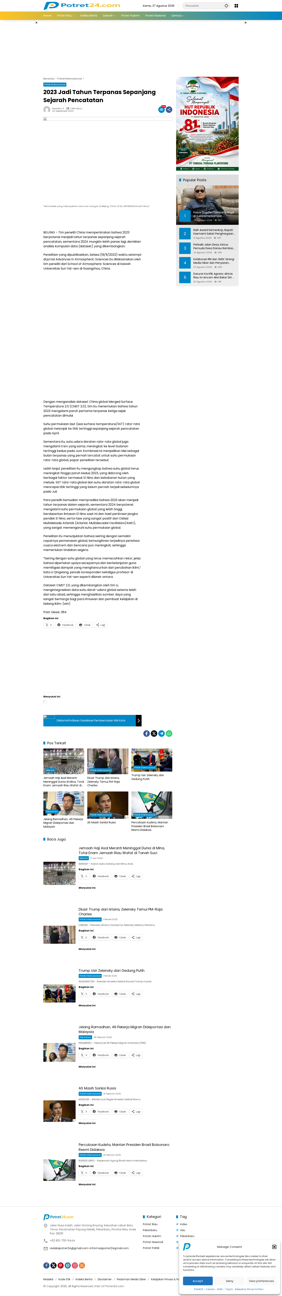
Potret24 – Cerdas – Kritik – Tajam (213, 1289)
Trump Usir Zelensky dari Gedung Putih (147, 777)
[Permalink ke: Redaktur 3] (47, 109)
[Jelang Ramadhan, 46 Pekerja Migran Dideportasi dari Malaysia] (63, 803)
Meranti (50, 770)
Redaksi (48, 1279)
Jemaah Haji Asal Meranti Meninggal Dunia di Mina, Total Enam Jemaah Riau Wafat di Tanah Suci (63, 781)
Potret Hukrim (152, 1236)
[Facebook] (146, 733)
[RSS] (82, 1265)
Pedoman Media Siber (131, 1279)
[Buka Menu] (236, 5)
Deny (229, 1281)
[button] (274, 1247)
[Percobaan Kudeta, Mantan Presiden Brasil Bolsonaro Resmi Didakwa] (151, 805)
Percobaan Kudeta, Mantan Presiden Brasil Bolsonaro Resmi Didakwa (149, 826)
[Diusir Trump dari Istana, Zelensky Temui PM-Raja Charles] (107, 761)
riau (182, 1230)
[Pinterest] (61, 1265)
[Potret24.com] (81, 5)
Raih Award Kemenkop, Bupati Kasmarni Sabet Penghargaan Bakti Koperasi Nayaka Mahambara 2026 (213, 232)
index (183, 1224)
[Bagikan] (169, 109)
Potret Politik (151, 1248)
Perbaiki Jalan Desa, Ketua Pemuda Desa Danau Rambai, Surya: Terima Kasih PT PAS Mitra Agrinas (213, 246)
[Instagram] (75, 1265)
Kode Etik (64, 1279)
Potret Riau (150, 1224)
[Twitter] (154, 733)
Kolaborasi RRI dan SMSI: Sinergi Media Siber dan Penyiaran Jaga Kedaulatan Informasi (213, 261)
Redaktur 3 (58, 109)
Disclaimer (105, 1279)
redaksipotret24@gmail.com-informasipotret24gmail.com (89, 1248)
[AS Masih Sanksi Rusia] (107, 805)
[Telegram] (161, 733)
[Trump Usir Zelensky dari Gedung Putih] (151, 760)
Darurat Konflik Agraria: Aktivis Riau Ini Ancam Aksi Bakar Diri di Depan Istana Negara (214, 275)
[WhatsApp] (169, 733)
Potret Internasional (54, 84)
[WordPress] (68, 1265)
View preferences (261, 1281)
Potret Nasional (153, 1242)
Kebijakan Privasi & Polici (249, 1289)
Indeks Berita (84, 1279)
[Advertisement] (24, 77)
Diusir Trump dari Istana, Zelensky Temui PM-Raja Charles (103, 781)
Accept (198, 1281)
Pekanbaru (52, 811)
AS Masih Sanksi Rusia (101, 822)
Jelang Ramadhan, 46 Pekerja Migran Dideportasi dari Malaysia (63, 823)
